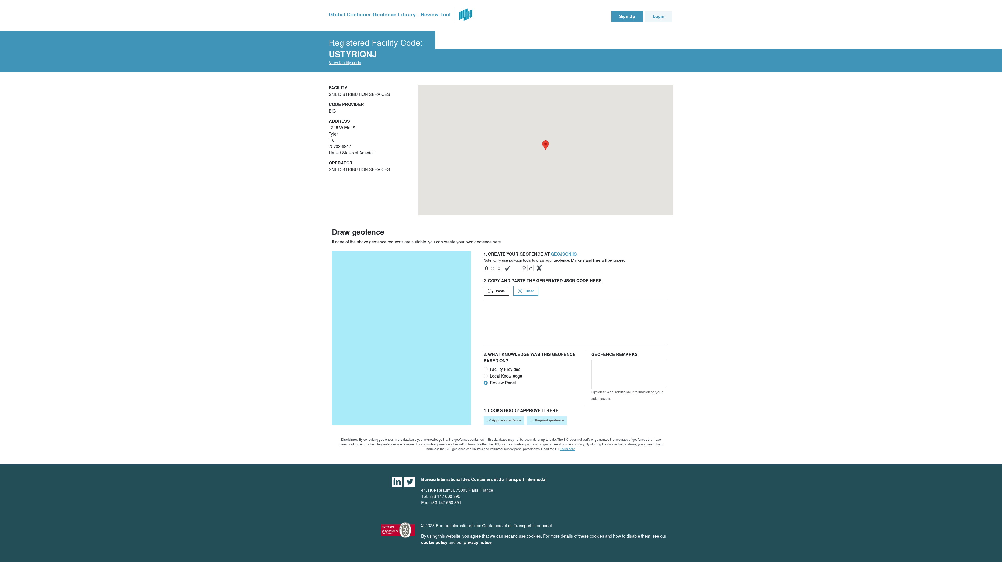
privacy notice (478, 542)
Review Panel (503, 383)
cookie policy (434, 542)
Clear (529, 291)
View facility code (345, 63)
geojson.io (564, 254)
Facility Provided (505, 369)
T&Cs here (567, 449)
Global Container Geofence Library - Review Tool (390, 14)
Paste (500, 291)
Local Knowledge (506, 376)
